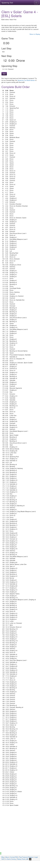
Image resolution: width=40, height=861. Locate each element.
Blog (2, 857)
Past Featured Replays (26, 857)
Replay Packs (21, 859)
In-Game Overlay (10, 859)
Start (4, 74)
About (7, 857)
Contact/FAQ (14, 857)
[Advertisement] (20, 831)
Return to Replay (35, 34)
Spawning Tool (7, 2)
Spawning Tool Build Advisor (26, 80)
